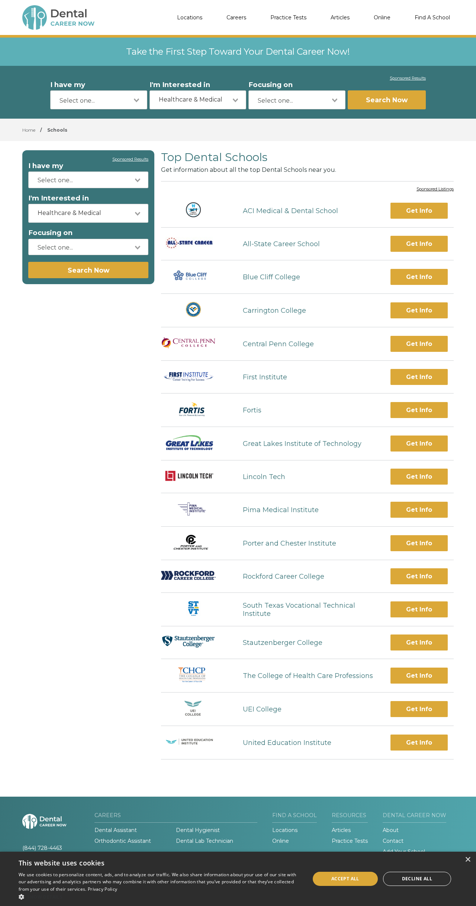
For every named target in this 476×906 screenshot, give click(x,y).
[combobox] (99, 100)
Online (382, 17)
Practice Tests (288, 17)
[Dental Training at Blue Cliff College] (195, 277)
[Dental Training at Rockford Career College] (195, 576)
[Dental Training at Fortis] (195, 410)
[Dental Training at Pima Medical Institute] (195, 509)
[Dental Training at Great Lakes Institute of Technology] (195, 443)
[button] (160, 896)
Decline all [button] (417, 879)
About (391, 830)
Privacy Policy (102, 889)
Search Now (387, 100)
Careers (236, 17)
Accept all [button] (345, 879)
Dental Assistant (115, 830)
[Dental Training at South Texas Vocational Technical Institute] (195, 609)
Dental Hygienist (198, 830)
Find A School (432, 17)
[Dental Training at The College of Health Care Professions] (195, 675)
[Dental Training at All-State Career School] (195, 244)
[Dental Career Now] (59, 17)
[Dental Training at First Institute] (195, 377)
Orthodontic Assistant (122, 841)
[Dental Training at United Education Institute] (195, 742)
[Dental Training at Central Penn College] (195, 343)
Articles (340, 17)
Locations (189, 17)
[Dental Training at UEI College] (195, 709)
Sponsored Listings (435, 189)
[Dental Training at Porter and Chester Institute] (195, 543)
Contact (393, 841)
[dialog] (238, 879)
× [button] (467, 859)
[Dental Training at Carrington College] (195, 310)
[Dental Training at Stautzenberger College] (195, 642)
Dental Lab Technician (204, 841)
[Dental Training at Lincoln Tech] (195, 476)
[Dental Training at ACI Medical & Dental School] (195, 210)
